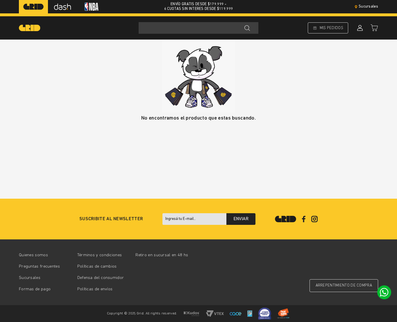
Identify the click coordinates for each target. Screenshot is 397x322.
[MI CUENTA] (359, 28)
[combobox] (198, 28)
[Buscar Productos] (247, 27)
